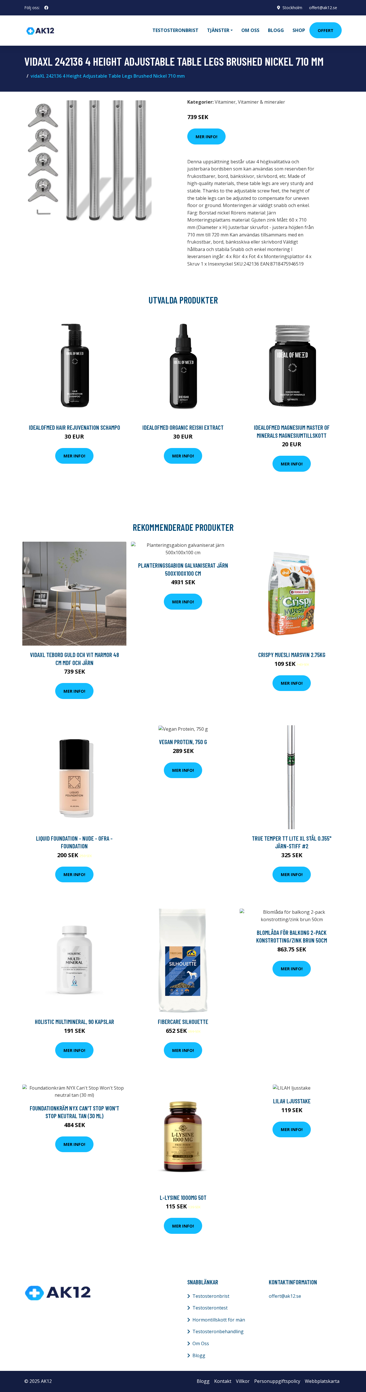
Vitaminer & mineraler (261, 102)
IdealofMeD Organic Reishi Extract (183, 427)
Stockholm (292, 7)
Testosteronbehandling (218, 1331)
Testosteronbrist (175, 30)
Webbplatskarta (322, 1381)
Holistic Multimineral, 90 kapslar (74, 1021)
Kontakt (222, 1381)
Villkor (243, 1381)
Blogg (276, 30)
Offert (325, 30)
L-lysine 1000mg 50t (183, 1197)
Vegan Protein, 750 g (183, 741)
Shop (299, 30)
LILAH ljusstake (292, 1100)
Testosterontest (210, 1308)
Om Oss (200, 1343)
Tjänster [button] (218, 30)
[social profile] (46, 7)
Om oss (250, 30)
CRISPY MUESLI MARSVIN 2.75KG (291, 654)
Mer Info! (206, 136)
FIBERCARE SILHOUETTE (183, 1021)
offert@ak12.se (323, 7)
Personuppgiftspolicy (277, 1381)
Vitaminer (225, 102)
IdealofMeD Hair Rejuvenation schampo (74, 427)
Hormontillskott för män (218, 1320)
